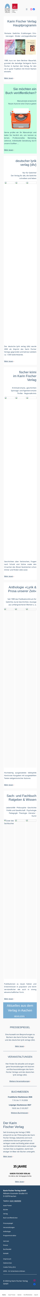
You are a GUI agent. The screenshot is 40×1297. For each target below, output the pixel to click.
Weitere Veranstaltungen (19, 1081)
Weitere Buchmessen (19, 1113)
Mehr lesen (8, 78)
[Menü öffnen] (26, 9)
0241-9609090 (15, 1201)
